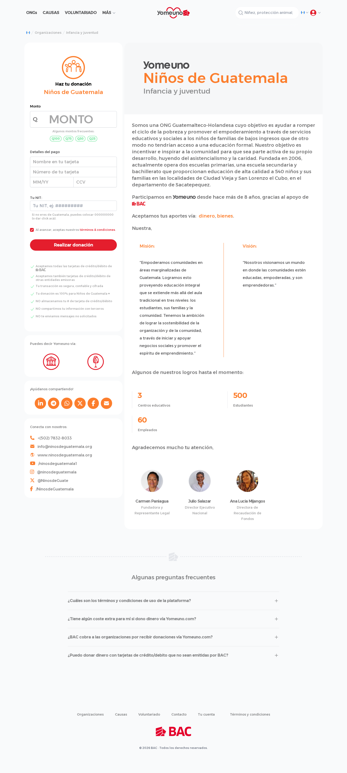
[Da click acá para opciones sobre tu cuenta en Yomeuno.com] (315, 13)
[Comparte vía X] (80, 403)
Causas (121, 714)
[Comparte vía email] (106, 403)
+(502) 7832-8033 (55, 438)
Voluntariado (149, 714)
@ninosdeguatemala (56, 472)
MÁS (106, 12)
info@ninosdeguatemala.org (65, 446)
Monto (35, 106)
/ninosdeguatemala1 (57, 463)
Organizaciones (48, 32)
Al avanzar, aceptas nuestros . (76, 230)
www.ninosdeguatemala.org (65, 455)
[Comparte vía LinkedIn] (40, 403)
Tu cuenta (206, 714)
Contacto (178, 714)
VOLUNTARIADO (81, 12)
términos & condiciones (97, 230)
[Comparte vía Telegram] (53, 403)
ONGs (31, 12)
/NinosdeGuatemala (55, 489)
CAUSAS (51, 12)
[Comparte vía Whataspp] (66, 403)
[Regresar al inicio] (28, 32)
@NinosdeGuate (53, 480)
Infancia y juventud (82, 32)
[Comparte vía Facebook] (93, 403)
